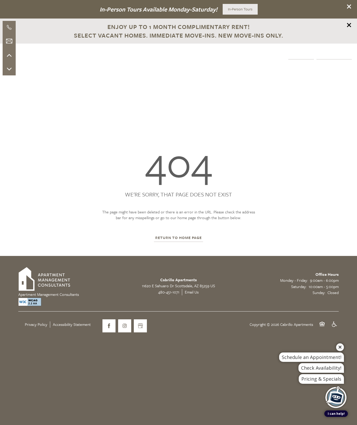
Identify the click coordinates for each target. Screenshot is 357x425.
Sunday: (319, 292)
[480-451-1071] (9, 27)
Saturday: (299, 286)
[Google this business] (140, 325)
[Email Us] (9, 41)
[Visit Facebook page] (109, 325)
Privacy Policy (36, 324)
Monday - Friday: (294, 280)
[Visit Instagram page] (124, 325)
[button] (349, 6)
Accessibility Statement (72, 324)
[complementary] (336, 378)
